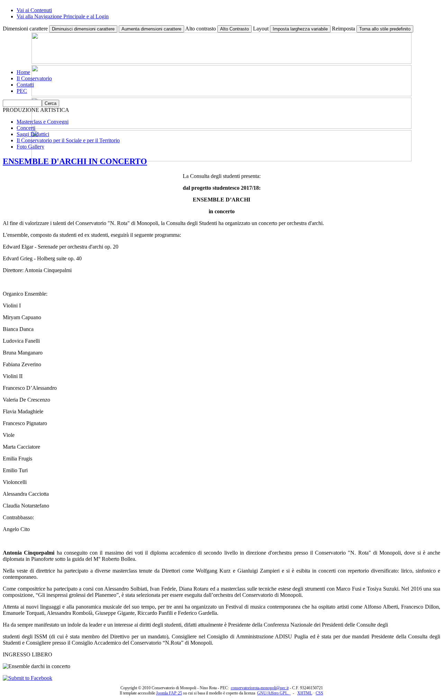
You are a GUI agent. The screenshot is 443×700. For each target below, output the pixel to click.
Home (23, 72)
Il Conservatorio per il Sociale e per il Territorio (68, 140)
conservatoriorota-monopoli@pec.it (260, 687)
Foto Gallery (30, 147)
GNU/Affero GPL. (274, 693)
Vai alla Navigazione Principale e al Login (63, 16)
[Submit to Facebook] (27, 678)
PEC (22, 91)
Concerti (26, 128)
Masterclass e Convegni (43, 122)
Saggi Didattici (33, 134)
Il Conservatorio (34, 78)
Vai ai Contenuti (34, 10)
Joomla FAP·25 (169, 693)
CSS (319, 693)
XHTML (304, 693)
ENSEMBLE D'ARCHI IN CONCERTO (75, 161)
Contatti (25, 85)
